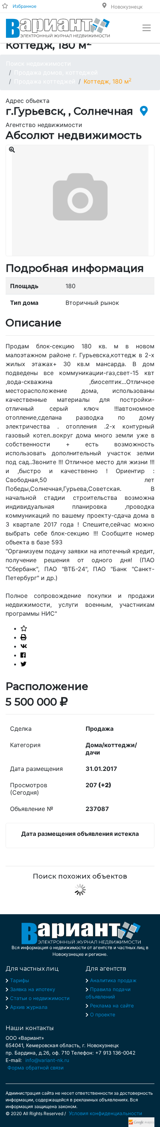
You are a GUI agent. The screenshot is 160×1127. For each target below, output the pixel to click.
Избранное (24, 6)
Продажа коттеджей (45, 81)
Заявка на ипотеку (32, 989)
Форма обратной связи (35, 1068)
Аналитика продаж (113, 980)
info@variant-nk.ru (47, 1060)
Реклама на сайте (112, 1006)
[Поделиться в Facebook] (23, 655)
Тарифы (19, 980)
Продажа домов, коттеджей (56, 72)
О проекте (102, 1014)
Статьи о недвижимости (40, 998)
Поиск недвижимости (38, 63)
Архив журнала (29, 1007)
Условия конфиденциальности (105, 1113)
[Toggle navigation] (146, 27)
